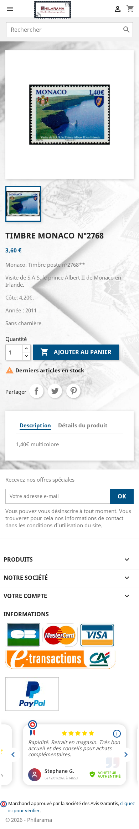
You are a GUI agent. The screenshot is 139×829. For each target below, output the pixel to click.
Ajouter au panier (76, 352)
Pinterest (73, 391)
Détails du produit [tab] (83, 425)
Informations (26, 614)
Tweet (55, 391)
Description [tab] (35, 425)
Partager (36, 391)
